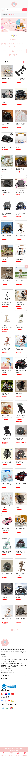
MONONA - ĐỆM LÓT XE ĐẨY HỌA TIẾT (21, 124)
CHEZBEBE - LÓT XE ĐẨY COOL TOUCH (7, 506)
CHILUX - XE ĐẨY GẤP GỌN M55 (6, 349)
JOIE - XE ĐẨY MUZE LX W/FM (7, 439)
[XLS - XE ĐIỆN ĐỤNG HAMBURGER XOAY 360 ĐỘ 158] (7, 408)
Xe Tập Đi (11, 44)
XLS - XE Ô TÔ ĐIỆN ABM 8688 (7, 394)
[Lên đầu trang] (25, 747)
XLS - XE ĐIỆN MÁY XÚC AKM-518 (7, 236)
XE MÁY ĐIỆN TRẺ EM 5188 (20, 596)
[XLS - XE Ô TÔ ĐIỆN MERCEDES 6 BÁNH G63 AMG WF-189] (7, 138)
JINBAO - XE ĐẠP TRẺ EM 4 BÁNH (20, 191)
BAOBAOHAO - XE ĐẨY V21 (20, 506)
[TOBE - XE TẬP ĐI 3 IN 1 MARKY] (7, 161)
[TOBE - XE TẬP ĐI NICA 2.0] (21, 138)
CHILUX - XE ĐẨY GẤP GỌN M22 (20, 349)
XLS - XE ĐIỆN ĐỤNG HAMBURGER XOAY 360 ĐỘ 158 (7, 416)
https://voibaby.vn (10, 672)
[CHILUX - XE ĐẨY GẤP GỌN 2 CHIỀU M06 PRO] (21, 273)
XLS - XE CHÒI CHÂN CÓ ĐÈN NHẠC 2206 (19, 462)
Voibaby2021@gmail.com (11, 670)
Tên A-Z (14, 62)
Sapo (17, 750)
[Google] (12, 700)
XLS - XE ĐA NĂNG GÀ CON (6, 371)
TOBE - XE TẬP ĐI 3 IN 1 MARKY (7, 169)
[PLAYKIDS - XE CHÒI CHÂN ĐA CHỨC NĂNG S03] (7, 611)
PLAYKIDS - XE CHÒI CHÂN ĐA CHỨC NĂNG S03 (7, 619)
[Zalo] (2, 700)
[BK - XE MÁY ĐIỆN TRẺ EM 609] (7, 589)
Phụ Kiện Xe (13, 55)
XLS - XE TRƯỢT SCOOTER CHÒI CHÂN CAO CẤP (6, 281)
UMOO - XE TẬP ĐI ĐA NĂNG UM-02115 (21, 552)
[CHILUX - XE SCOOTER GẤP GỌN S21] (7, 318)
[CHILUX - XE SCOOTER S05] (21, 318)
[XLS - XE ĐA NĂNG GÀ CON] (7, 363)
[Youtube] (9, 700)
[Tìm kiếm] (24, 9)
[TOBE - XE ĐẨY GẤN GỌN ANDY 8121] (21, 296)
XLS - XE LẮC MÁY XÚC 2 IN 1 (6, 258)
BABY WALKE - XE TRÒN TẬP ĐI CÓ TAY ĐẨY (6, 552)
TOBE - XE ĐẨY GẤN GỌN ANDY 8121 (21, 303)
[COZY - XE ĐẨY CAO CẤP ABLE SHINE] (21, 228)
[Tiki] (9, 693)
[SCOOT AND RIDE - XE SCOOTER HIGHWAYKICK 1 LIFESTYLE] (7, 296)
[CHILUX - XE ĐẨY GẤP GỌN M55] (7, 341)
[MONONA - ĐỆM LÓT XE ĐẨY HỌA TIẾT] (21, 116)
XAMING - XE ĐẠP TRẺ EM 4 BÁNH (6, 191)
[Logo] (14, 4)
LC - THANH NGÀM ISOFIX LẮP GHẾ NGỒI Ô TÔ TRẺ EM (21, 79)
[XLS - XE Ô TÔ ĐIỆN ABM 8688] (7, 386)
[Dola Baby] (14, 25)
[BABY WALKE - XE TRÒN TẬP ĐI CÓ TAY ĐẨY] (7, 544)
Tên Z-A (20, 62)
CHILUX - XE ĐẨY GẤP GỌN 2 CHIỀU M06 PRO (20, 281)
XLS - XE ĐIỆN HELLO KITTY (5, 529)
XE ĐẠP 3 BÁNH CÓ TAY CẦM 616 (7, 574)
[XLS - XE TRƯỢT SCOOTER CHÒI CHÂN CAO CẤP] (7, 273)
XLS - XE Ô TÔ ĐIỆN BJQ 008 (21, 371)
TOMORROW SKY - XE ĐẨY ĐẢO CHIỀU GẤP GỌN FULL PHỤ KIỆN (7, 462)
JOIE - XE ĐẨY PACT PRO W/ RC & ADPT (21, 416)
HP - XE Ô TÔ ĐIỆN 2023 (20, 101)
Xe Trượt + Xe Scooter (14, 47)
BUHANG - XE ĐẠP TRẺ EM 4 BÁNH (20, 169)
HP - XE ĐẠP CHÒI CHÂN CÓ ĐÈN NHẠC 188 (20, 619)
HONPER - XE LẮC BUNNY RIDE (6, 79)
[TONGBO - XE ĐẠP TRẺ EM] (7, 94)
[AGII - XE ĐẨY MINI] (21, 521)
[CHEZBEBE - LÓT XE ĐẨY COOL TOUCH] (7, 499)
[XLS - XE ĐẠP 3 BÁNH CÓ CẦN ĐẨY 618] (7, 476)
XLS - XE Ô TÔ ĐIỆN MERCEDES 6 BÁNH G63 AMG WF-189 (7, 146)
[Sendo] (12, 693)
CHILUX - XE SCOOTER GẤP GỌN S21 (7, 326)
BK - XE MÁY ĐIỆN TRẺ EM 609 (6, 596)
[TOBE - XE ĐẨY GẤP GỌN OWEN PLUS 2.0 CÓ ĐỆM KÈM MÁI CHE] (21, 251)
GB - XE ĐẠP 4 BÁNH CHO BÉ (21, 214)
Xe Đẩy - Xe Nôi (21, 44)
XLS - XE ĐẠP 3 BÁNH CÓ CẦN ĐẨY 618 (7, 484)
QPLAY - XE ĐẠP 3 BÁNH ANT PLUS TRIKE (6, 214)
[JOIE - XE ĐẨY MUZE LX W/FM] (7, 431)
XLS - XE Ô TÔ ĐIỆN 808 (21, 484)
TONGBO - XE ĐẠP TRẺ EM (6, 101)
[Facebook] (6, 700)
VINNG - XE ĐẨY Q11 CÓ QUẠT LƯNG (21, 574)
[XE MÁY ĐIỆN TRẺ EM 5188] (21, 589)
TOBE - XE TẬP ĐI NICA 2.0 (20, 146)
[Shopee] (2, 693)
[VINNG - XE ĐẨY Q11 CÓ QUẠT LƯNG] (21, 566)
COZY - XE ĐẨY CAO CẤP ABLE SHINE (21, 236)
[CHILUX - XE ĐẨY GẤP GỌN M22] (21, 341)
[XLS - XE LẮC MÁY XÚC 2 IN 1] (7, 251)
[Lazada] (6, 693)
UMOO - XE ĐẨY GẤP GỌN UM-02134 (21, 439)
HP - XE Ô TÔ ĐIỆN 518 (6, 124)
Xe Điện (4, 44)
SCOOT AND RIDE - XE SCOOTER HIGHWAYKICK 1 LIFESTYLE (7, 303)
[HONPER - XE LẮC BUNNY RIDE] (7, 71)
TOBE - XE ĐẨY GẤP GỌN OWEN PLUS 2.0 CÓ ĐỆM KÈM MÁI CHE (21, 258)
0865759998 (8, 668)
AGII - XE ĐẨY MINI (20, 528)
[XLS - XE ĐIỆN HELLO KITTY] (7, 521)
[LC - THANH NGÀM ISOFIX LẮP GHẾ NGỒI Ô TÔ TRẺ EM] (21, 71)
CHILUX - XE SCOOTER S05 (19, 326)
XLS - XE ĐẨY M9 (20, 393)
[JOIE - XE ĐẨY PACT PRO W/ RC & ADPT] (21, 408)
